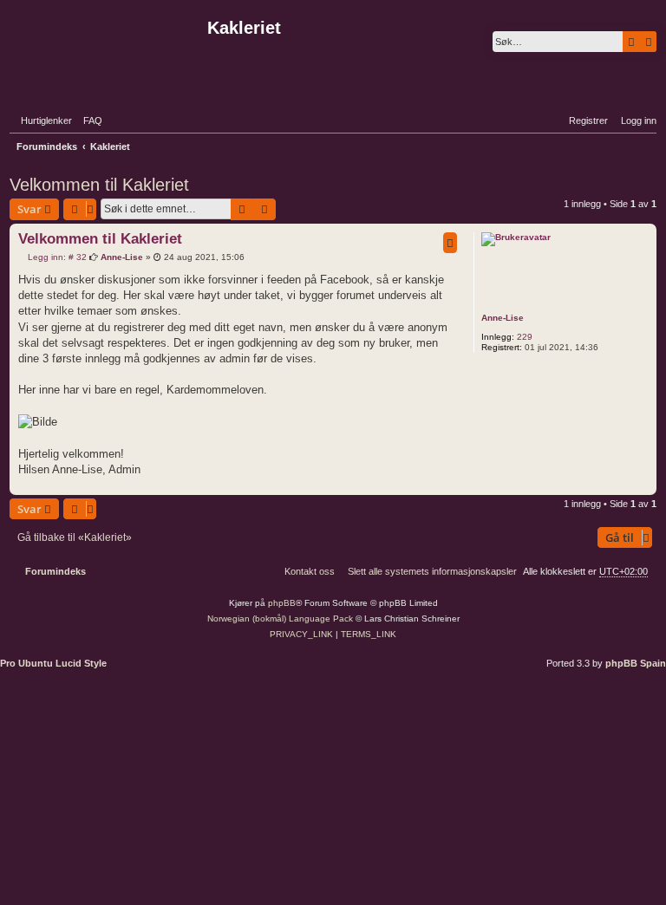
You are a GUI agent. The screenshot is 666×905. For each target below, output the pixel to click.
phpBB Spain (635, 663)
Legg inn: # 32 (56, 257)
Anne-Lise (502, 317)
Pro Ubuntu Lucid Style (53, 663)
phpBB (282, 603)
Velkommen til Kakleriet (99, 184)
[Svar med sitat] (450, 242)
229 (524, 337)
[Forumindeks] (106, 47)
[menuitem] (89, 120)
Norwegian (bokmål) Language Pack (280, 618)
